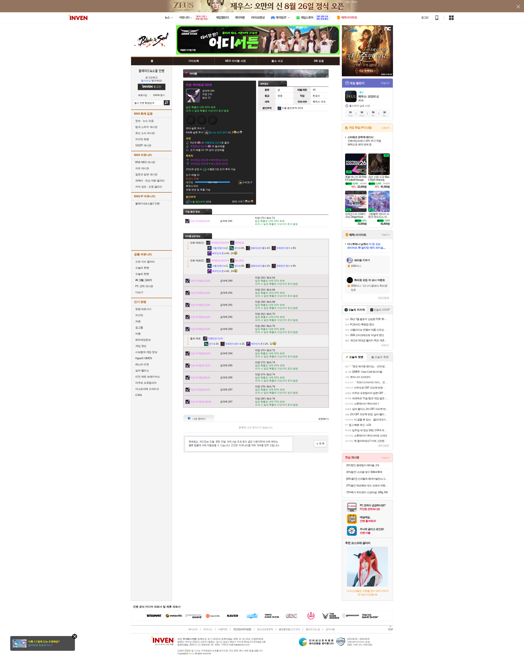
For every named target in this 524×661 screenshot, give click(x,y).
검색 (167, 102)
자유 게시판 (142, 168)
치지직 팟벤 (142, 139)
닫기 (74, 636)
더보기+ (385, 83)
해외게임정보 (143, 339)
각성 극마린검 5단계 (200, 329)
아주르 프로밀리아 (146, 382)
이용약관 (222, 629)
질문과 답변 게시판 (146, 174)
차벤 (137, 321)
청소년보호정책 (265, 629)
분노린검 (239, 260)
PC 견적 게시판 (144, 286)
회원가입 (142, 95)
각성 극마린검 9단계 (200, 389)
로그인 (424, 17)
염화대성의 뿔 (257, 248)
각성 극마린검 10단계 (200, 401)
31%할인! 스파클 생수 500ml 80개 (364, 472)
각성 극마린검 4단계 (200, 317)
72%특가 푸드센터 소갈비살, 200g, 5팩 (367, 492)
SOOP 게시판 (143, 145)
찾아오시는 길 (313, 629)
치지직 (139, 315)
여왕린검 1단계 (215, 338)
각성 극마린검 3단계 (200, 304)
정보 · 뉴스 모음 (144, 121)
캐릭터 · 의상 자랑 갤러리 (150, 180)
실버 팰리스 (142, 370)
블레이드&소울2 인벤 (147, 203)
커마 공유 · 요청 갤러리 (148, 186)
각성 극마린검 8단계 (200, 377)
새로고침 (382, 298)
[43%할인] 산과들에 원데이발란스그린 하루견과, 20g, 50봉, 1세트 (368, 478)
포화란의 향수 (283, 248)
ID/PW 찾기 (159, 95)
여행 (137, 333)
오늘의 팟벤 (142, 274)
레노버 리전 (142, 364)
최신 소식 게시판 (145, 133)
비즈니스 (207, 629)
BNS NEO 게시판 (145, 162)
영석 (236, 248)
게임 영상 (140, 346)
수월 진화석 (218, 248)
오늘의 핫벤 (142, 267)
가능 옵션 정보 (192, 211)
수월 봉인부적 (289, 108)
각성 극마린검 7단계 (200, 365)
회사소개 (192, 629)
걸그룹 (139, 327)
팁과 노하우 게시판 (146, 127)
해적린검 (239, 242)
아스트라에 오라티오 (147, 389)
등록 (320, 443)
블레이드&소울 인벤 (151, 70)
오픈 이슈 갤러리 (145, 261)
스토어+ (385, 127)
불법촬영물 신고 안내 (289, 629)
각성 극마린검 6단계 (200, 221)
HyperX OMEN (143, 358)
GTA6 (138, 395)
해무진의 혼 (218, 253)
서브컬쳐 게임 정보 (146, 352)
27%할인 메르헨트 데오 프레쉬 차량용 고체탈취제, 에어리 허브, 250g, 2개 (368, 485)
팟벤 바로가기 (143, 309)
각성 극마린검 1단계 (200, 280)
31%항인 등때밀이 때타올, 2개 (362, 465)
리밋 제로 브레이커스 (147, 376)
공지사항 (330, 629)
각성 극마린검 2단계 (200, 292)
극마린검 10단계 (219, 242)
